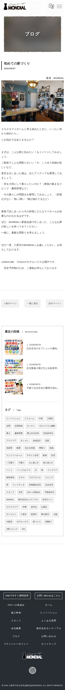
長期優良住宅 (35, 485)
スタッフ (10, 492)
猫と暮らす (48, 462)
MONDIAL (10, 499)
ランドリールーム (14, 455)
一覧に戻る (32, 303)
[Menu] (59, 6)
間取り (42, 448)
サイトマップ (48, 644)
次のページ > (55, 303)
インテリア (52, 470)
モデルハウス (23, 521)
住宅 (53, 455)
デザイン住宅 (32, 455)
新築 (45, 455)
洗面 (47, 440)
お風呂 (44, 507)
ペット (9, 470)
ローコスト (11, 514)
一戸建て (10, 462)
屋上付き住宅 (33, 433)
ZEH (23, 529)
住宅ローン (47, 499)
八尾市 (24, 514)
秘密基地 (10, 477)
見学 (21, 492)
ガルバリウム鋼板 (47, 426)
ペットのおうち (24, 470)
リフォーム (29, 418)
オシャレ (25, 440)
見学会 (34, 507)
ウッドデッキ (19, 485)
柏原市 (34, 514)
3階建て (48, 521)
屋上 (8, 433)
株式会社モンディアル (28, 499)
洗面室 (9, 448)
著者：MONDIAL (55, 78)
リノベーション (13, 418)
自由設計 (37, 440)
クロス (22, 477)
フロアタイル (35, 477)
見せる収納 (30, 448)
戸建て (22, 462)
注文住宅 (49, 485)
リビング (49, 477)
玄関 (8, 426)
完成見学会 (48, 433)
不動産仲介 (50, 492)
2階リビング (11, 529)
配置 (19, 448)
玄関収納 (19, 426)
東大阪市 (45, 514)
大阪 (55, 514)
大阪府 (9, 521)
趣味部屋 (19, 433)
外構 (25, 507)
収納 (51, 448)
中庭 (41, 418)
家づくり (37, 521)
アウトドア (11, 440)
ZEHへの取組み (33, 492)
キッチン (31, 426)
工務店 (50, 418)
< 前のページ (10, 303)
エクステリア (12, 507)
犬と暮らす (34, 462)
